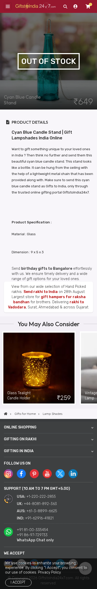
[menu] (8, 6)
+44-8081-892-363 (40, 504)
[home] (6, 414)
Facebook (21, 473)
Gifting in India (19, 451)
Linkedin (73, 473)
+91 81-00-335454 (32, 530)
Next (93, 368)
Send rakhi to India (41, 292)
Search (65, 6)
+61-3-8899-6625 (41, 511)
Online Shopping (20, 427)
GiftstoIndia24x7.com (36, 7)
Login (75, 6)
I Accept (18, 582)
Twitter (60, 473)
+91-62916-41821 (39, 518)
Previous (4, 368)
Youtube (47, 473)
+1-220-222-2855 (41, 496)
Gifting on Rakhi (20, 439)
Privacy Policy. (49, 572)
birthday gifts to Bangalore (46, 268)
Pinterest (34, 473)
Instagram (8, 473)
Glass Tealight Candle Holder (19, 395)
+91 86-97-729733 (32, 535)
